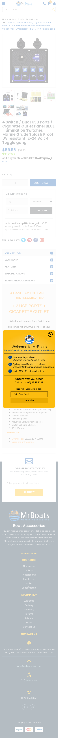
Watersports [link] (29, 574)
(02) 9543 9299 (35, 382)
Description (13, 253)
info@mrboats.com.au (29, 666)
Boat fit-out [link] (29, 579)
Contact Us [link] (29, 626)
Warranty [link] (29, 609)
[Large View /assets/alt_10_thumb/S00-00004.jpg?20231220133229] (8, 96)
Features (11, 266)
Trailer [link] (29, 583)
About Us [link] (29, 601)
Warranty (12, 259)
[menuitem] (23, 240)
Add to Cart (42, 183)
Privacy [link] (29, 618)
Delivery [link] (29, 605)
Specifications (15, 273)
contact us (29, 634)
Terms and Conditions (20, 280)
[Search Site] (53, 9)
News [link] (29, 622)
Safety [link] (29, 570)
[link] (25, 707)
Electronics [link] (29, 566)
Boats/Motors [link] (29, 587)
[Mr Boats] (24, 3)
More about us (29, 553)
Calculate (41, 210)
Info (4, 161)
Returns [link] (29, 613)
